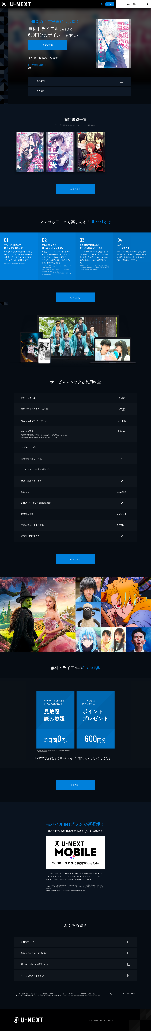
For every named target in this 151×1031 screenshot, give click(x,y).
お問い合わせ (111, 1020)
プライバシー (103, 1020)
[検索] (102, 4)
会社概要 (96, 1020)
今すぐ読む (132, 4)
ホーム (90, 1020)
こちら (50, 437)
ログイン (110, 4)
